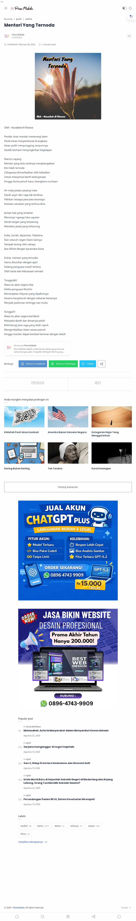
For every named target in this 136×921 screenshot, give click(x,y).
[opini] (28, 742)
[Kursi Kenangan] (112, 452)
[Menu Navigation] (5, 8)
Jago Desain (66, 907)
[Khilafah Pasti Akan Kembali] (24, 416)
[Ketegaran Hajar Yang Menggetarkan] (112, 416)
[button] (124, 8)
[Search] (130, 8)
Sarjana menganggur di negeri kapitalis (49, 746)
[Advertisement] (68, 875)
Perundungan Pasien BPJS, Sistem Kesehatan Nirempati (59, 799)
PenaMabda (19, 907)
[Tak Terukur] (68, 452)
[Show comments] (119, 916)
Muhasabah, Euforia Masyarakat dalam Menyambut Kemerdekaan (66, 730)
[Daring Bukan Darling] (24, 452)
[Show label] (32, 842)
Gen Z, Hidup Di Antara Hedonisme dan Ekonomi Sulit (57, 763)
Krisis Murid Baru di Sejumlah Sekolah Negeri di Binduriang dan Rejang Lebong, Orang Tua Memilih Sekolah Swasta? (68, 781)
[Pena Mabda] (18, 34)
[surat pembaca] (33, 726)
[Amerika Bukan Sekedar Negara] (68, 416)
